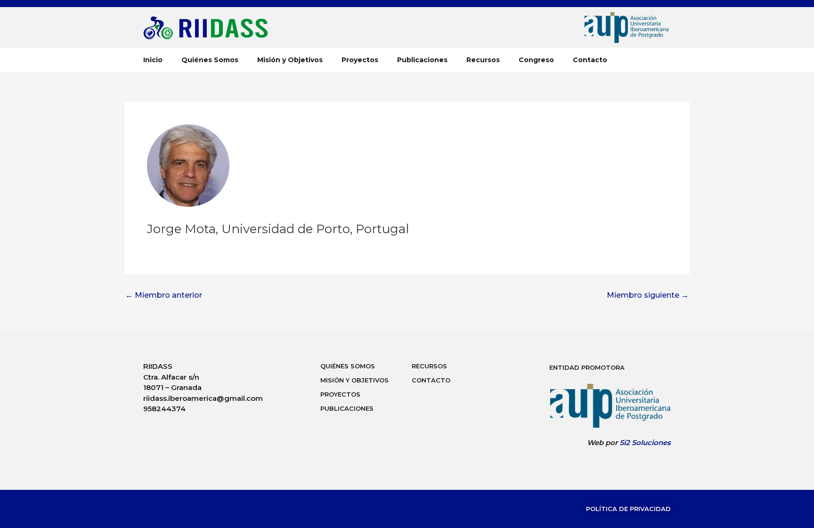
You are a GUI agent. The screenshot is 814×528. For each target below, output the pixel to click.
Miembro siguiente (648, 295)
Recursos (483, 60)
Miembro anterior (163, 295)
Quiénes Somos (209, 60)
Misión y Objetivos (290, 60)
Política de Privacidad (628, 508)
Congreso (536, 60)
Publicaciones (422, 60)
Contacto (590, 60)
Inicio (153, 60)
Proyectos (360, 60)
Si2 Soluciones (645, 442)
